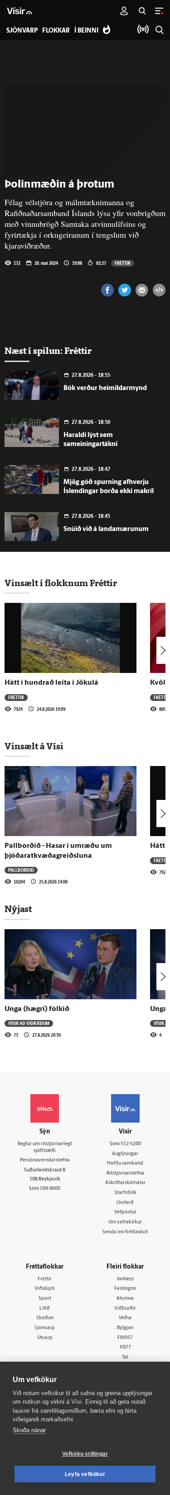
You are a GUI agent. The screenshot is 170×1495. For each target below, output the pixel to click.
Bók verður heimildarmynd (105, 388)
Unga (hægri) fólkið (37, 1009)
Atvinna (125, 1298)
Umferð (125, 1202)
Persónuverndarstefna (45, 1160)
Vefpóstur (125, 1212)
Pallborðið (21, 870)
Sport (45, 1298)
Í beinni (86, 31)
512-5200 (131, 1144)
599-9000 (50, 1188)
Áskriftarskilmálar (125, 1182)
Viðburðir (125, 1308)
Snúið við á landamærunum (106, 529)
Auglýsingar (125, 1154)
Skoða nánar (29, 1430)
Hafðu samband (125, 1163)
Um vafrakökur (125, 1222)
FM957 (125, 1337)
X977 (125, 1347)
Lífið (44, 1308)
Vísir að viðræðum (28, 1023)
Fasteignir (125, 1288)
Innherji (125, 1279)
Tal (125, 1357)
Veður (125, 1318)
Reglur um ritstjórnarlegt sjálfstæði (45, 1147)
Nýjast (18, 909)
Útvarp (45, 1337)
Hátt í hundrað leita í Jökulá (51, 682)
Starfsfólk (125, 1192)
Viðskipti (44, 1288)
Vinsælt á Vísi (34, 746)
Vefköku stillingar (85, 1454)
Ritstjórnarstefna (125, 1173)
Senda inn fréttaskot (125, 1232)
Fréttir (123, 263)
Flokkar (56, 31)
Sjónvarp (44, 1328)
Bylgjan (125, 1328)
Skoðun (44, 1318)
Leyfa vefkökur (85, 1474)
